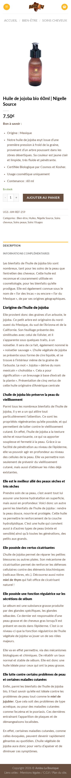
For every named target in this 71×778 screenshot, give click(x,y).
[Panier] (64, 7)
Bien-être (29, 20)
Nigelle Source (45, 218)
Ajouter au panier (43, 197)
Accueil (10, 20)
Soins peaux (19, 222)
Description (12, 246)
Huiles (32, 218)
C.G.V (46, 772)
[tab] (35, 246)
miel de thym (12, 579)
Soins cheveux (54, 20)
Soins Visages (35, 222)
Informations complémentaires (26, 253)
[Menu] (6, 7)
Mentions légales (30, 772)
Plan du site (59, 772)
